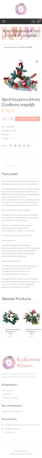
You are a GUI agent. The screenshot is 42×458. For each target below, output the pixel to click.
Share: (4, 146)
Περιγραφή (9, 165)
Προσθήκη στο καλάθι (27, 119)
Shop (11, 44)
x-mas (18, 44)
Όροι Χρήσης (7, 390)
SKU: (3, 127)
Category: (5, 138)
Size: (3, 134)
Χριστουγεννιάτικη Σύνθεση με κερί (12, 332)
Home (4, 44)
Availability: (6, 131)
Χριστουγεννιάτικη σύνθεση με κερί (33, 332)
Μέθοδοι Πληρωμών (10, 398)
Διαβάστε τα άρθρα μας (12, 411)
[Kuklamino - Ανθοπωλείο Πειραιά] (21, 9)
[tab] (21, 165)
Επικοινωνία (7, 394)
